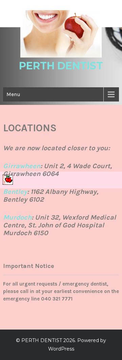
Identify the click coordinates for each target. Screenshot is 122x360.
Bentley (15, 192)
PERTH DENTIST (61, 66)
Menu (13, 94)
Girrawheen (21, 166)
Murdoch (17, 217)
